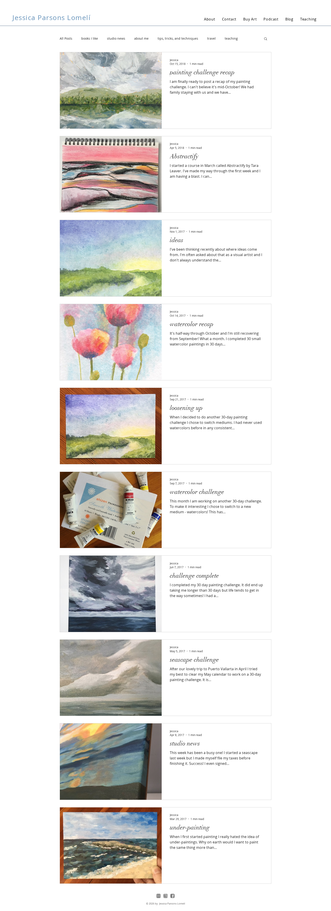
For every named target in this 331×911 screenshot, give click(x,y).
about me (141, 38)
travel (211, 38)
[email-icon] (158, 896)
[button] (265, 39)
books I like (89, 38)
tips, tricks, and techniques (178, 38)
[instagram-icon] (165, 896)
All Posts (66, 38)
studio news (116, 38)
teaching (231, 38)
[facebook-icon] (172, 896)
